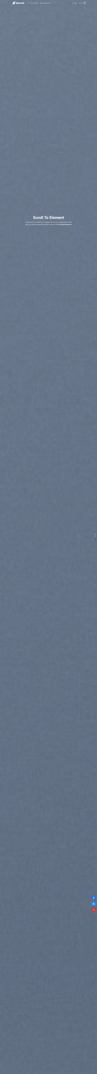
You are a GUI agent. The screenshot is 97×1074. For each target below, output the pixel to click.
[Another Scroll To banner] (95, 537)
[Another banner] (95, 536)
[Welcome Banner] (95, 534)
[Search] (73, 3)
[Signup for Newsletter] (95, 539)
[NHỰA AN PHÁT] (18, 3)
